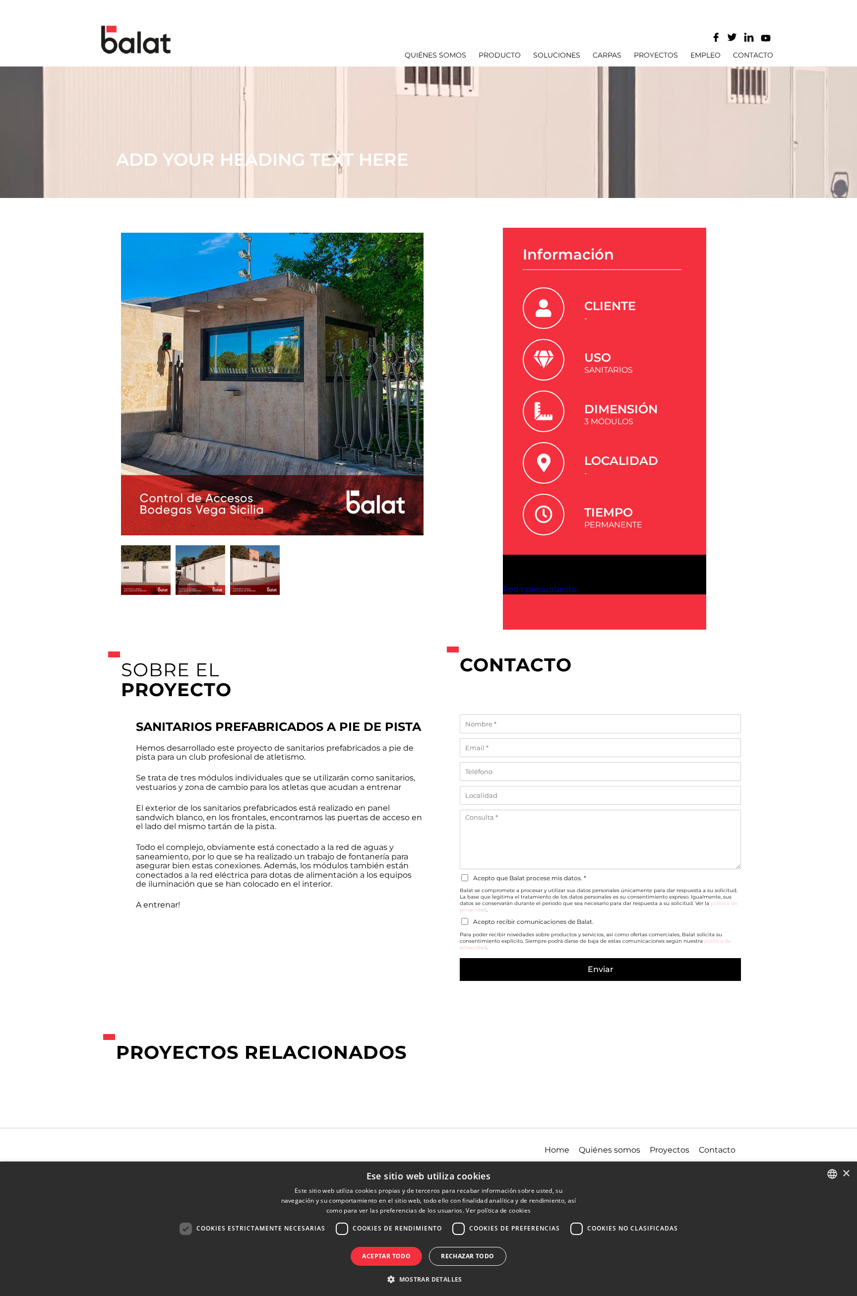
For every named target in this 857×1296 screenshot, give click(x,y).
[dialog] (428, 1229)
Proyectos (656, 55)
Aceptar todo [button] (386, 1256)
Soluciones (556, 55)
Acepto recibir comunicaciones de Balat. (533, 921)
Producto (500, 55)
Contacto (753, 55)
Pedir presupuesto (540, 589)
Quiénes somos (435, 55)
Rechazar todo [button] (467, 1256)
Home (557, 1150)
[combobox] (832, 1174)
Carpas (607, 55)
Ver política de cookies (498, 1210)
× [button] (846, 1173)
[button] (428, 1278)
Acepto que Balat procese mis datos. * (529, 878)
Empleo (705, 55)
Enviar (600, 969)
